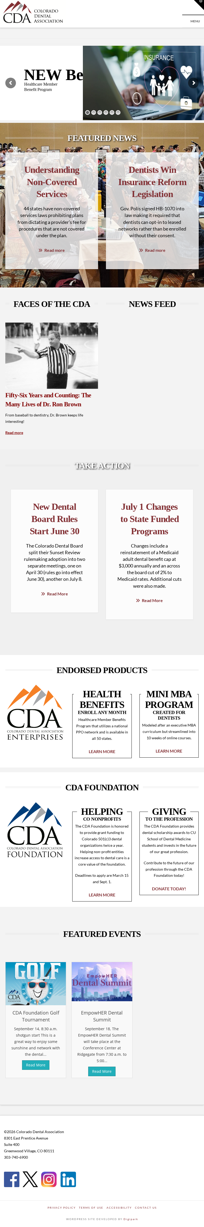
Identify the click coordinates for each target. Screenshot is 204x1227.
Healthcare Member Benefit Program (40, 87)
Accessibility (119, 1207)
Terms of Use (91, 1207)
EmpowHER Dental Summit (102, 1016)
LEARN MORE (102, 751)
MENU (195, 21)
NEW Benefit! (72, 75)
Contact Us (146, 1207)
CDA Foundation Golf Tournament (35, 1016)
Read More (57, 593)
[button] (199, 5)
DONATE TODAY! (169, 888)
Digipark (131, 1219)
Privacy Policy (62, 1207)
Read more (54, 250)
